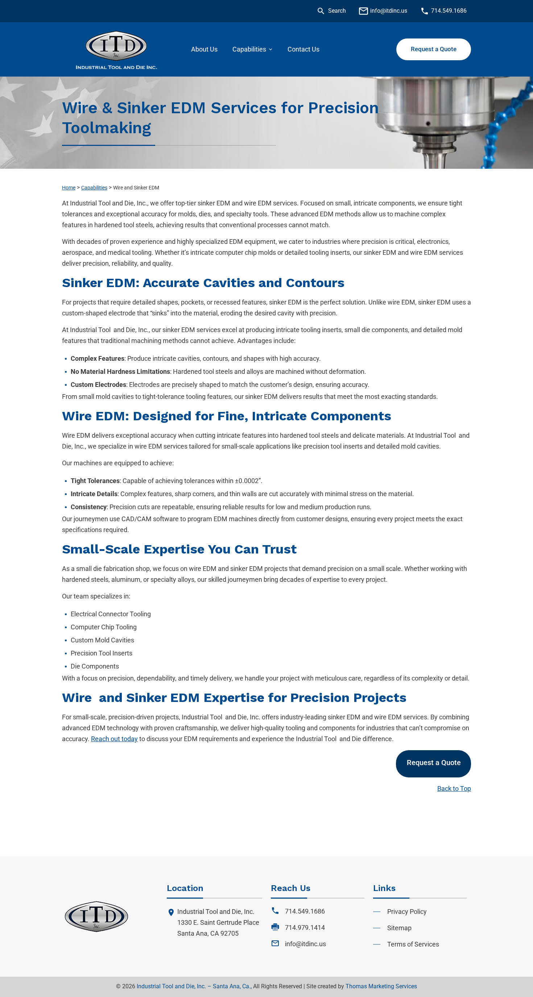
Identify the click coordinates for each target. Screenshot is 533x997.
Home (68, 188)
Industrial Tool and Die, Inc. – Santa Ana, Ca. (194, 986)
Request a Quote (434, 762)
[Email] (363, 11)
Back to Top (454, 788)
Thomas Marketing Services (381, 986)
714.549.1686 (305, 911)
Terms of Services (413, 944)
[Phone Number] (424, 11)
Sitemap (399, 928)
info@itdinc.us (305, 944)
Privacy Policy (407, 911)
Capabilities (94, 188)
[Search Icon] (321, 11)
